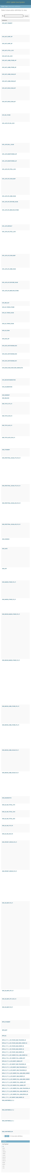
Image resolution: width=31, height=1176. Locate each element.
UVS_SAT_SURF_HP (7, 36)
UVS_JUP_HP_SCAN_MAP (9, 178)
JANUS (4, 1151)
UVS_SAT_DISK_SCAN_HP (9, 88)
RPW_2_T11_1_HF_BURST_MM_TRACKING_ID (14, 1064)
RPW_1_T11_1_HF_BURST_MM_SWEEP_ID (13, 1097)
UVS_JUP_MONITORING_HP (9, 154)
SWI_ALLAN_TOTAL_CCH (8, 811)
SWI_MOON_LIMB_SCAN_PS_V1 (10, 750)
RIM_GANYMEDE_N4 (7, 1131)
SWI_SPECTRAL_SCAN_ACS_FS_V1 (11, 524)
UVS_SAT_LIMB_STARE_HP (9, 60)
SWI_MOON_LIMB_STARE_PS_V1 (10, 706)
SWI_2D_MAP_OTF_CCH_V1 (9, 999)
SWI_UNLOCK (5, 398)
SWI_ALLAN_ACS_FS (7, 833)
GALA (3, 1150)
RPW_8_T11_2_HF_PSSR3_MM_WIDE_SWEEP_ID (14, 1043)
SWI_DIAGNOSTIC (6, 798)
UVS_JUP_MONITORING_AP (9, 161)
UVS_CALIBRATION (7, 386)
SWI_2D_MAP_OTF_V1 (8, 990)
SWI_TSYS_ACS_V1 (7, 425)
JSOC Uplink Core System (15, 2)
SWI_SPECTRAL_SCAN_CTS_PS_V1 (11, 458)
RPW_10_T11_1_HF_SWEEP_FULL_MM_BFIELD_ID (15, 1094)
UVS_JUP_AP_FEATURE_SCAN (10, 282)
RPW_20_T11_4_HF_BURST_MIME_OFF (12, 1061)
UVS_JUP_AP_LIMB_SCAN (9, 269)
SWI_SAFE (4, 548)
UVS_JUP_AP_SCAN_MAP (8, 255)
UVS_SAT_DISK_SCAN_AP (9, 101)
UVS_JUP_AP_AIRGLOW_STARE (10, 290)
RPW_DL (4, 1035)
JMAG (3, 1153)
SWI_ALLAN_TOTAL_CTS (8, 804)
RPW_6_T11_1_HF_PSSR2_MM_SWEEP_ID (13, 1049)
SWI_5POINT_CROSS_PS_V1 (9, 842)
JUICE (3, 1155)
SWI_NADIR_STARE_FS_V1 (9, 599)
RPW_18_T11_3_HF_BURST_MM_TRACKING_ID (14, 1070)
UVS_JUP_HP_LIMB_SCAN (9, 196)
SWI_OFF (4, 568)
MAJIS (4, 1157)
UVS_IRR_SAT (5, 302)
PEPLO (4, 1160)
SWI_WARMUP (6, 395)
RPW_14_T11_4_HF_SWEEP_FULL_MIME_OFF (14, 1082)
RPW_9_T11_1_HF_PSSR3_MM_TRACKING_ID (14, 1040)
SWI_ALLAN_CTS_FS (7, 825)
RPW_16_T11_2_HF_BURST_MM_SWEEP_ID (13, 1076)
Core (6, 6)
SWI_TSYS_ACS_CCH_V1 (8, 437)
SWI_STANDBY (6, 449)
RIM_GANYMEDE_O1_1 (8, 1120)
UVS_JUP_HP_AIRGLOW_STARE (10, 210)
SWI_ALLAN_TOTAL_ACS (8, 818)
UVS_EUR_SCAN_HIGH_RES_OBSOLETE (12, 367)
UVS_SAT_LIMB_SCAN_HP (9, 74)
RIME (3, 1162)
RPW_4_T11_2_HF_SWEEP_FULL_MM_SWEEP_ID (14, 1055)
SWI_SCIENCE (5, 539)
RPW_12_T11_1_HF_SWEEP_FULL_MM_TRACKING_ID (16, 1088)
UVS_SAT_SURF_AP (7, 43)
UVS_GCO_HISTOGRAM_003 (9, 345)
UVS (3, 1168)
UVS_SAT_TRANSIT (7, 23)
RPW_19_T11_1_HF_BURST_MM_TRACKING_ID (14, 1067)
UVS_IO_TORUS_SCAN (8, 312)
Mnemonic (4, 20)
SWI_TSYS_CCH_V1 (7, 416)
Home (2, 6)
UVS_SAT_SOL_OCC (7, 56)
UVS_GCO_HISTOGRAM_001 (9, 360)
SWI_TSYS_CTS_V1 (7, 403)
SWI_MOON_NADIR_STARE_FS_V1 (11, 660)
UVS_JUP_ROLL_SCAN (8, 144)
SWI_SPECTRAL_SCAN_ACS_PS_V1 (11, 503)
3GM (3, 1148)
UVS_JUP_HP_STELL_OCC (9, 169)
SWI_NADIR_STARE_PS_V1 (9, 582)
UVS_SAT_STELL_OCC (8, 50)
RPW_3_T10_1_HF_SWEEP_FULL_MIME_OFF (13, 1058)
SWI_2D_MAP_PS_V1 (7, 903)
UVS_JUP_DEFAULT (7, 226)
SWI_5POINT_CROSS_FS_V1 (9, 871)
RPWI (3, 1164)
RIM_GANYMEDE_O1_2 (8, 1110)
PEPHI (3, 1159)
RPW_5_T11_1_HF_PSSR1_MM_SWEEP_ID (13, 1052)
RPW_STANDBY (6, 1022)
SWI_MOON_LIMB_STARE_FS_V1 (10, 725)
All (3, 1146)
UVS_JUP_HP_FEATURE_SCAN (10, 201)
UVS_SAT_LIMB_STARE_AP (9, 67)
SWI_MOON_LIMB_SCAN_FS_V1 (10, 772)
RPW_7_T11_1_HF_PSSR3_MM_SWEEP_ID (13, 1046)
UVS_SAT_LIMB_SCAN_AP (9, 81)
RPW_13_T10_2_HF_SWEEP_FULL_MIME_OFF (14, 1085)
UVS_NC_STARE (6, 115)
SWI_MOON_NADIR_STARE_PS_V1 (11, 614)
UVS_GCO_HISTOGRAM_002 (9, 354)
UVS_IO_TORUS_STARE (8, 307)
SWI (3, 1166)
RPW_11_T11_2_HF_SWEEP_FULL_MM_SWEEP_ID (15, 1091)
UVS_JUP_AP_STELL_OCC (9, 231)
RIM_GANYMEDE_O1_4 (8, 1100)
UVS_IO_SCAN (6, 330)
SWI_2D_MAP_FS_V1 (7, 1007)
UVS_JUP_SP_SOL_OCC (8, 123)
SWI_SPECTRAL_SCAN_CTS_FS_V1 (11, 485)
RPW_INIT (4, 1030)
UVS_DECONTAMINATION (9, 380)
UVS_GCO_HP (5, 338)
